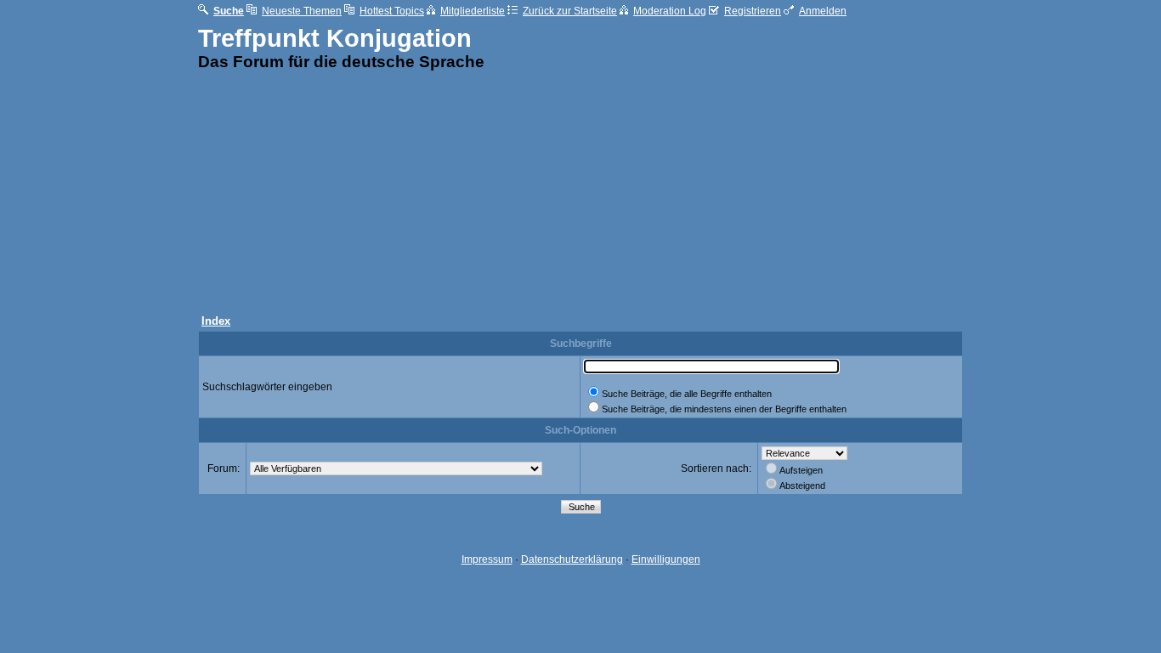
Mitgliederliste (472, 11)
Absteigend (802, 485)
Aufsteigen (801, 470)
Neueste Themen (302, 11)
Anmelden (823, 11)
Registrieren (752, 11)
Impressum (487, 559)
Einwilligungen (665, 559)
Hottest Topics (392, 11)
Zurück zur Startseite (570, 11)
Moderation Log (669, 11)
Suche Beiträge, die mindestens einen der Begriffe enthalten (724, 409)
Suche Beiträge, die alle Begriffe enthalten (687, 394)
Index (215, 321)
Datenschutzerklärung (572, 559)
